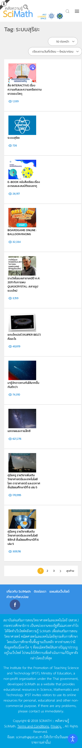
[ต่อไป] (60, 571)
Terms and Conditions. (33, 726)
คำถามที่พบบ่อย (18, 596)
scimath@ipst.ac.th (29, 736)
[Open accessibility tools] (73, 739)
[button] (77, 11)
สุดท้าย (70, 571)
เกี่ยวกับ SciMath (19, 591)
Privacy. (56, 726)
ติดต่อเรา (40, 591)
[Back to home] (18, 11)
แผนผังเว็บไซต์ (59, 591)
